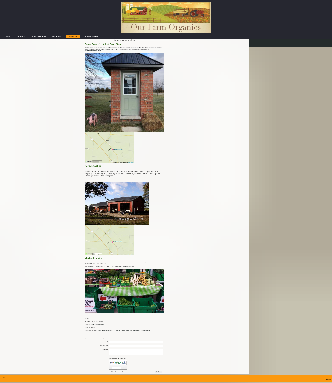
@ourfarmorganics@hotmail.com (93, 50)
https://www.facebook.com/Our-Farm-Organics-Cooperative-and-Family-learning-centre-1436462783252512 (123, 330)
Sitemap (8, 378)
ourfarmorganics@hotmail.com (96, 324)
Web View (328, 379)
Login (329, 377)
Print (4, 378)
